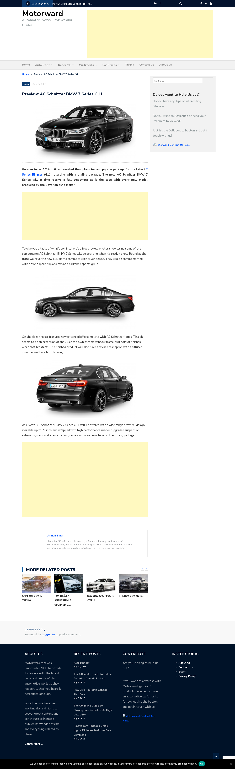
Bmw (26, 84)
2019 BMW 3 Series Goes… (130, 598)
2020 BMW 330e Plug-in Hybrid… (68, 598)
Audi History (81, 662)
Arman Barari (55, 535)
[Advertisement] (150, 34)
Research (64, 65)
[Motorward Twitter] (206, 3)
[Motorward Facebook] (201, 3)
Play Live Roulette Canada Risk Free (72, 3)
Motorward (42, 13)
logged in (48, 634)
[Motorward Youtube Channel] (211, 3)
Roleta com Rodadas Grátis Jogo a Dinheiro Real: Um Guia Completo (92, 730)
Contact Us (146, 65)
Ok (201, 763)
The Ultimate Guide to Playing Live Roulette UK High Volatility (93, 710)
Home (26, 65)
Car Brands (109, 65)
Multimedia (86, 65)
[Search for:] (164, 3)
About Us (165, 65)
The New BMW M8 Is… (99, 595)
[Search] (180, 3)
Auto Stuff (42, 65)
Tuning (129, 65)
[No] (230, 764)
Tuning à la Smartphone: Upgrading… (30, 600)
